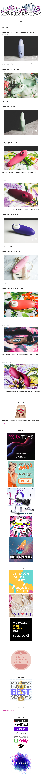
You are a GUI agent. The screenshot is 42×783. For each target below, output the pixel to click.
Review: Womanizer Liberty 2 (10, 69)
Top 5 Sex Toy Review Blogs (9, 422)
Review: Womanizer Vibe (9, 106)
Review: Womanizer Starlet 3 (10, 214)
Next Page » (10, 396)
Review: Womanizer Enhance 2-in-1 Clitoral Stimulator (18, 32)
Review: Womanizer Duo (9, 361)
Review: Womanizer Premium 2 (10, 142)
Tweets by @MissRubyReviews (8, 710)
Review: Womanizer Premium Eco (11, 251)
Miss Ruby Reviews (21, 10)
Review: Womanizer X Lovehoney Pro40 (13, 324)
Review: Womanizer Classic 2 (10, 179)
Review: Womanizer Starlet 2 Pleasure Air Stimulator (18, 288)
